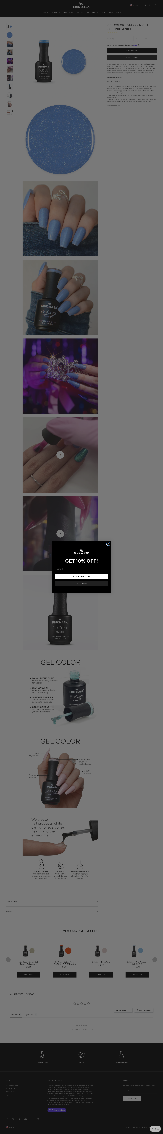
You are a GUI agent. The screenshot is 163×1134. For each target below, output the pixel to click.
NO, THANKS (81, 584)
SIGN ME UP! (81, 576)
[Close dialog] (108, 544)
